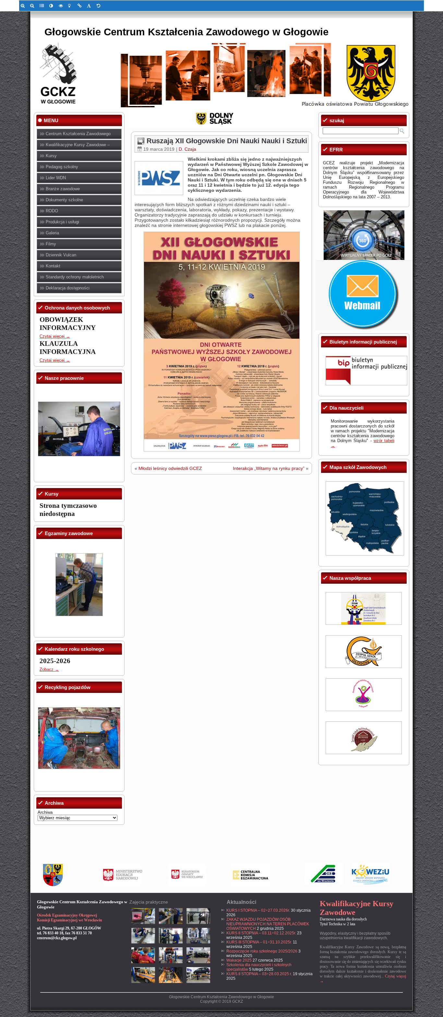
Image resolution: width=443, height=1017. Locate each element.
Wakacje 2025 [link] (239, 960)
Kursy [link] (51, 155)
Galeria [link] (52, 232)
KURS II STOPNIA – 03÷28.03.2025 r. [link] (259, 974)
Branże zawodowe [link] (63, 188)
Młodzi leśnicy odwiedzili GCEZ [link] (170, 468)
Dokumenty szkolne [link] (64, 199)
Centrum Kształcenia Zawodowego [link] (78, 133)
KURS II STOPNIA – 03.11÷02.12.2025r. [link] (261, 933)
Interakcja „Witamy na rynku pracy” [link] (269, 468)
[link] (24, 6)
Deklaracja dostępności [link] (68, 288)
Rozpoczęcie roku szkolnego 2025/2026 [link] (261, 951)
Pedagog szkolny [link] (62, 166)
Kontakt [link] (53, 265)
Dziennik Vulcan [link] (61, 254)
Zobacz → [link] (49, 669)
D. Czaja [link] (187, 149)
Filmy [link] (51, 243)
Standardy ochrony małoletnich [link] (75, 277)
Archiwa (45, 812)
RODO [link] (52, 210)
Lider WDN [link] (56, 177)
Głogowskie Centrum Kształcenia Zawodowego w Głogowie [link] (186, 32)
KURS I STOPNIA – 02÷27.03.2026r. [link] (258, 910)
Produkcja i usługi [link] (62, 221)
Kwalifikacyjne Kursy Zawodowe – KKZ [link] (78, 146)
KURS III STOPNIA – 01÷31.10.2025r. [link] (259, 942)
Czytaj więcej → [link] (55, 336)
